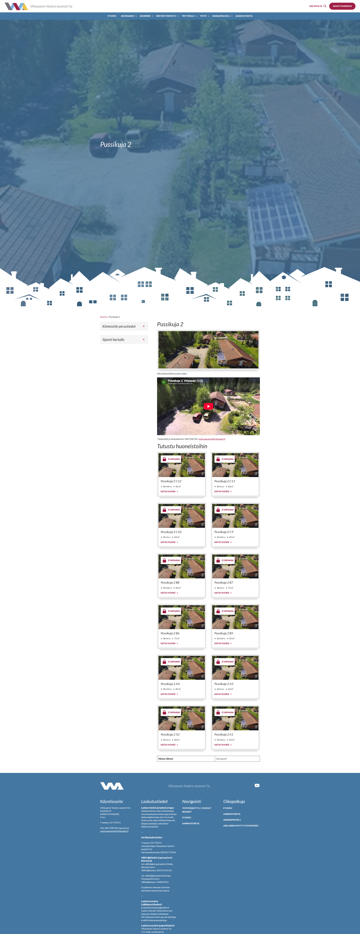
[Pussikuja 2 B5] (235, 617)
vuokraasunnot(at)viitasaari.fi (114, 831)
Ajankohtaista (243, 16)
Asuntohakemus (342, 6)
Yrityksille (188, 16)
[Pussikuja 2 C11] (235, 465)
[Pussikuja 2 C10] (181, 516)
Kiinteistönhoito (166, 16)
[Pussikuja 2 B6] (181, 617)
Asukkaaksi (127, 16)
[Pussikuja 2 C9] (235, 516)
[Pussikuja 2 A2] (181, 718)
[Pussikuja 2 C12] (181, 465)
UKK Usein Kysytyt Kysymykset (241, 826)
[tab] (124, 326)
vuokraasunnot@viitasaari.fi (211, 439)
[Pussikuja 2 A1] (235, 718)
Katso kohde (168, 491)
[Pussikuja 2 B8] (181, 566)
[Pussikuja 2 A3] (235, 668)
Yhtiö (203, 16)
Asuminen (145, 16)
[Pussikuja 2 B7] (235, 566)
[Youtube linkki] (257, 787)
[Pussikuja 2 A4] (181, 668)
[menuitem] (112, 16)
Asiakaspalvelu (221, 16)
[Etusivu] (112, 786)
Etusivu (112, 16)
